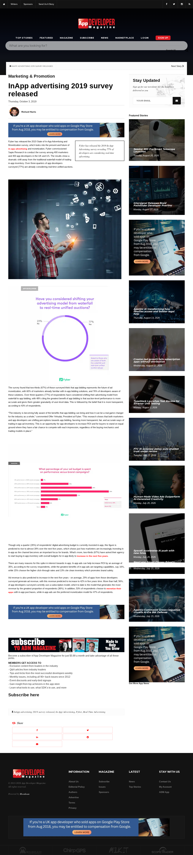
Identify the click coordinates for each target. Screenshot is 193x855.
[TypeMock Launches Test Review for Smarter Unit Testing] (157, 394)
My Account (165, 787)
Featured (46, 37)
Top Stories (24, 37)
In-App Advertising (65, 711)
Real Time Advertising (94, 711)
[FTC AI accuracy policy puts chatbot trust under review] (157, 439)
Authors (73, 792)
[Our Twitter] (174, 4)
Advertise (74, 797)
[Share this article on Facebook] (37, 730)
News (104, 37)
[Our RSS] (189, 4)
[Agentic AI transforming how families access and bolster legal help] (157, 301)
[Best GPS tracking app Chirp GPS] (75, 850)
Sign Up (163, 37)
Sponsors (104, 792)
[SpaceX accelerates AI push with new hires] (157, 537)
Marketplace (124, 37)
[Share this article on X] (88, 730)
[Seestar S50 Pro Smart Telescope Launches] (157, 140)
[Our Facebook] (166, 4)
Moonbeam (24, 793)
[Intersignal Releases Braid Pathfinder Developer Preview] (157, 190)
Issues (102, 787)
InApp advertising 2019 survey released (34, 711)
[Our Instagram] (181, 4)
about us (74, 781)
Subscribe (87, 37)
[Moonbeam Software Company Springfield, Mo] (30, 850)
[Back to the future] (4, 4)
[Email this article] (37, 744)
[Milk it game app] (119, 850)
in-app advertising (17, 149)
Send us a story (46, 4)
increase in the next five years (92, 556)
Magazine (66, 37)
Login (145, 37)
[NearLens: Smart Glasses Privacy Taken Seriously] (157, 570)
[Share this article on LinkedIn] (37, 737)
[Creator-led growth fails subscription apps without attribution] (157, 349)
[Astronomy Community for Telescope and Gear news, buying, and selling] (163, 850)
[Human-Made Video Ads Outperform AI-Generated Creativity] (157, 487)
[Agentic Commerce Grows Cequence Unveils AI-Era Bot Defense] (157, 600)
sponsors (28, 4)
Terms (72, 802)
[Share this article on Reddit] (88, 737)
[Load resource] (66, 130)
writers (14, 4)
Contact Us (165, 781)
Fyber (79, 711)
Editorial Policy (77, 787)
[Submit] (187, 50)
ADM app (164, 792)
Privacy (72, 808)
